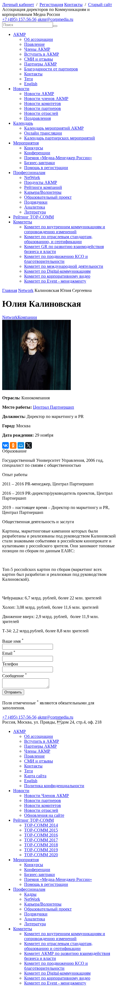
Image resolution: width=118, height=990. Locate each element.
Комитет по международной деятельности (63, 266)
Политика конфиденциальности (54, 785)
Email (8, 653)
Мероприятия (26, 143)
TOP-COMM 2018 (41, 845)
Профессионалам (29, 172)
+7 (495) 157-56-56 (19, 19)
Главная (9, 290)
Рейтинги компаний (43, 187)
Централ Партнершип (53, 407)
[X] (28, 445)
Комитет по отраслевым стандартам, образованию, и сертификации (58, 239)
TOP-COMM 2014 (41, 825)
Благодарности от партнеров (51, 69)
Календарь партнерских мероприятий (59, 138)
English (30, 83)
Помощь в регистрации (46, 167)
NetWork (32, 177)
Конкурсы (33, 148)
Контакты (73, 4)
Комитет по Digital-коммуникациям (57, 271)
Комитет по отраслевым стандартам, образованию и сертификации (58, 946)
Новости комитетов (42, 103)
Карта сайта (35, 775)
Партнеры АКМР (40, 64)
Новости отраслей (41, 113)
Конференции (37, 152)
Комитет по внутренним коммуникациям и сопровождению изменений (64, 229)
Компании (27, 317)
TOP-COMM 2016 (41, 835)
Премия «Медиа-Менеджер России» (58, 157)
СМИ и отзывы (38, 59)
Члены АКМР (37, 49)
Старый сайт (100, 4)
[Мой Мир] (21, 445)
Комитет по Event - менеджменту (55, 281)
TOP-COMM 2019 (41, 849)
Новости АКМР (39, 93)
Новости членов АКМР (46, 98)
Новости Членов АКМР (46, 795)
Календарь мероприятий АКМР (54, 128)
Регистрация (51, 4)
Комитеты (22, 222)
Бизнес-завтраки (39, 162)
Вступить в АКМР (41, 54)
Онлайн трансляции (43, 133)
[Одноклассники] (13, 445)
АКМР (19, 34)
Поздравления (37, 118)
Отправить (13, 692)
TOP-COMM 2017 (41, 840)
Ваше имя (13, 641)
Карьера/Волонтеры (42, 192)
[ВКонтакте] (5, 445)
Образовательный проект (48, 197)
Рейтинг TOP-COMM (33, 217)
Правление (34, 44)
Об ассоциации (38, 39)
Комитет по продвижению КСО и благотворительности (56, 259)
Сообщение (14, 675)
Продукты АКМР (40, 182)
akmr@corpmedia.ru (55, 19)
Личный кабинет (18, 4)
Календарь (23, 123)
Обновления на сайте (44, 815)
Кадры (30, 894)
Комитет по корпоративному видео (57, 276)
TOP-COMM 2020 (41, 854)
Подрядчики (35, 202)
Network (25, 290)
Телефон (10, 664)
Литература (35, 212)
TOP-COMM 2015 (41, 830)
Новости (21, 88)
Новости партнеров (42, 108)
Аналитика (34, 207)
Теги (28, 78)
